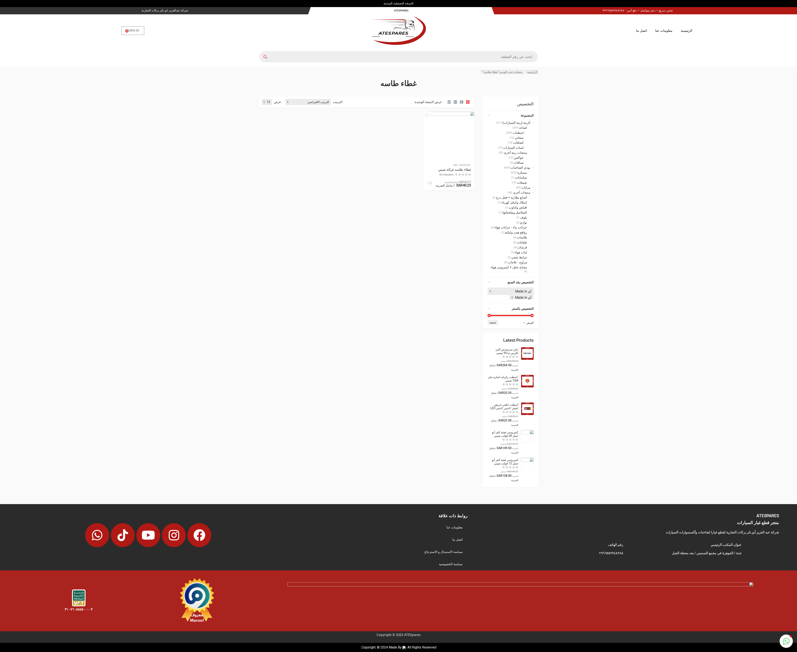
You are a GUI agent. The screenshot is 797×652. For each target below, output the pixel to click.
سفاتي (519, 138)
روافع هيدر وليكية (516, 232)
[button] (786, 641)
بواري (523, 222)
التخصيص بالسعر (523, 309)
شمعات (522, 182)
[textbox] (521, 297)
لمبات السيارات (513, 148)
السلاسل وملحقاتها (514, 212)
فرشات (522, 247)
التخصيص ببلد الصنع (521, 282)
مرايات (525, 187)
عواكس (519, 158)
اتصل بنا (641, 31)
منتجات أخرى (521, 192)
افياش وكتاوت (518, 207)
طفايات (522, 242)
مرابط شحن (519, 257)
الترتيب (337, 102)
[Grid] (468, 102)
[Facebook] (199, 535)
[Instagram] (174, 535)
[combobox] (521, 297)
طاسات (522, 237)
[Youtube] (148, 535)
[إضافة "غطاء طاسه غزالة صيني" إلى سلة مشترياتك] (430, 183)
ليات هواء (521, 252)
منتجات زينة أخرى (515, 153)
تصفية (492, 322)
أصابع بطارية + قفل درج (511, 197)
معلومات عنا (663, 31)
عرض (277, 102)
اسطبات (518, 133)
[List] (455, 102)
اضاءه (523, 128)
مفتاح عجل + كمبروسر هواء (509, 267)
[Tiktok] (123, 535)
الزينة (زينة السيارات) (516, 123)
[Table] (449, 102)
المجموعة (527, 115)
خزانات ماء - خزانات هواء (510, 227)
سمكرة (522, 172)
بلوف (523, 217)
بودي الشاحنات (520, 167)
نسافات (519, 163)
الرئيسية (686, 31)
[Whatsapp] (97, 535)
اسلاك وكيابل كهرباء (514, 202)
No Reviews (446, 174)
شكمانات (521, 177)
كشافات (518, 143)
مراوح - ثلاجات (517, 262)
